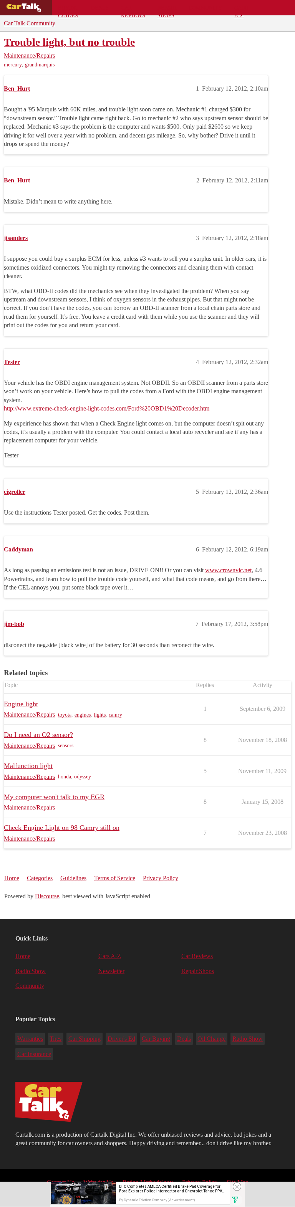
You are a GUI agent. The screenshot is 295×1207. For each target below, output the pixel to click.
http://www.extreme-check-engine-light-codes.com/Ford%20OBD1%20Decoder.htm (106, 408)
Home (11, 878)
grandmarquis (40, 65)
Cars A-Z (241, 10)
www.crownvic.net (228, 570)
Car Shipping (84, 1038)
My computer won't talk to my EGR (54, 797)
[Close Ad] (237, 1186)
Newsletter (111, 971)
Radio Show (30, 971)
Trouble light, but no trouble (69, 42)
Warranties (30, 1038)
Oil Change (211, 1038)
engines (83, 715)
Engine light (21, 704)
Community (205, 8)
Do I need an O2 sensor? (38, 734)
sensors (65, 745)
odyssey (82, 777)
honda (64, 777)
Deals (100, 8)
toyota (64, 715)
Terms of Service (114, 878)
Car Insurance (34, 1054)
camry (115, 715)
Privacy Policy (160, 878)
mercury (13, 65)
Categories (40, 878)
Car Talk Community (29, 23)
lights (100, 715)
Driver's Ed (121, 1038)
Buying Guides (68, 10)
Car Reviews (133, 10)
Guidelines (73, 878)
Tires (55, 1038)
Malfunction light (28, 766)
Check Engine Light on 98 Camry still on (61, 827)
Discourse (47, 896)
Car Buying (156, 1038)
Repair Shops (166, 10)
